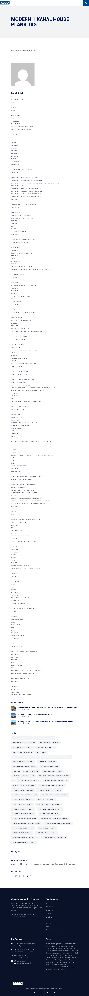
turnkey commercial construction (25, 837)
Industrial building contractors (52, 785)
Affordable (15, 113)
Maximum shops (16, 471)
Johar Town (68, 958)
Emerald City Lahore (57, 958)
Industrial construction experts (25, 795)
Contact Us (49, 910)
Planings (14, 555)
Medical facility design (47, 828)
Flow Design (15, 304)
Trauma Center (16, 665)
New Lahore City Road (66, 948)
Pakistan (14, 538)
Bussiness (14, 156)
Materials (14, 468)
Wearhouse (15, 692)
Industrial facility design (22, 804)
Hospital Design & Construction (22, 369)
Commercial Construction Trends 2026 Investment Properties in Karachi (37, 183)
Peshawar (14, 547)
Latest (13, 450)
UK (65, 967)
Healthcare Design (17, 334)
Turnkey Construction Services (22, 676)
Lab (12, 444)
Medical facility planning (22, 833)
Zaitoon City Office (52, 948)
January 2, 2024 (23, 723)
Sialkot (14, 622)
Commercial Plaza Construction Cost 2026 (26, 188)
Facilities (14, 283)
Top (12, 662)
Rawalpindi (15, 582)
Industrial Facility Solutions (23, 814)
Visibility (14, 687)
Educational (15, 261)
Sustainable (15, 649)
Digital (13, 258)
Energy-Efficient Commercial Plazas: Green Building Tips (31, 269)
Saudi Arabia (71, 967)
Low (12, 463)
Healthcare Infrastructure (21, 342)
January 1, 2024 (23, 709)
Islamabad (14, 433)
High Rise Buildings (17, 345)
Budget (13, 143)
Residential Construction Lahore (23, 606)
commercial (15, 172)
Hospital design (16, 366)
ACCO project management (22, 752)
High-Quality (15, 347)
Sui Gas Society (62, 962)
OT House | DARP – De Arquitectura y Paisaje (35, 714)
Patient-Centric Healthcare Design (23, 541)
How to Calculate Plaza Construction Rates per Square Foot (33, 388)
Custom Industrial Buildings (23, 762)
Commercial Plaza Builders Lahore (25, 757)
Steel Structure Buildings (46, 833)
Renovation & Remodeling (20, 598)
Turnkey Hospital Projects (21, 678)
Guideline (14, 323)
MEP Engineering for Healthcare (22, 490)
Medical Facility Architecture (21, 479)
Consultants (15, 221)
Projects (14, 573)
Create (13, 229)
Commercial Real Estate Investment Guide (26, 196)
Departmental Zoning (18, 231)
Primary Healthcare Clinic (20, 565)
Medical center (16, 474)
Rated (13, 579)
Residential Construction (20, 603)
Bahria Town (50, 944)
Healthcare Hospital (18, 339)
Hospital (14, 361)
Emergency (15, 264)
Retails (13, 611)
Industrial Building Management (49, 790)
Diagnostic (15, 250)
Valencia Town (61, 965)
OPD (12, 528)
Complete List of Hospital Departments (25, 204)
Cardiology (15, 161)
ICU (12, 398)
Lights (13, 460)
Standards (15, 641)
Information (15, 415)
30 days (13, 108)
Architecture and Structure (21, 129)
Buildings (14, 153)
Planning (14, 557)
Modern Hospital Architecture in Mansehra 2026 (28, 503)
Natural (14, 512)
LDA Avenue (60, 953)
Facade (13, 280)
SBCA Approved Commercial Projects (24, 614)
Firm (12, 299)
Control (14, 223)
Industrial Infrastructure (49, 814)
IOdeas (13, 431)
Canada (48, 969)
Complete (14, 202)
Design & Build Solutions (20, 242)
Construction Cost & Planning (22, 218)
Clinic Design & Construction (21, 169)
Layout (13, 452)
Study (13, 643)
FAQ (47, 920)
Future (13, 310)
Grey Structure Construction (22, 320)
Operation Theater (17, 530)
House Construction (18, 382)
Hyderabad (14, 393)
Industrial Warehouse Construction (54, 818)
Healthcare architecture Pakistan (25, 771)
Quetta (13, 576)
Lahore (13, 447)
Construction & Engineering (21, 215)
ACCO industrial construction (24, 743)
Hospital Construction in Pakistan (23, 363)
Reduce (13, 590)
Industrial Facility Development (48, 804)
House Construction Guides (21, 385)
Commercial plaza (17, 186)
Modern (13, 495)
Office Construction (18, 522)
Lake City (55, 946)
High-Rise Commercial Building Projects (25, 350)
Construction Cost (52, 930)
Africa (13, 118)
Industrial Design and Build (23, 799)
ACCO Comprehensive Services (23, 738)
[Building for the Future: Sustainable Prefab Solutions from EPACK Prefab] (13, 722)
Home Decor (15, 355)
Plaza (13, 560)
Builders (14, 151)
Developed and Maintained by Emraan (53, 988)
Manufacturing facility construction (26, 823)
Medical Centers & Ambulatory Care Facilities (27, 476)
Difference (15, 256)
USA (63, 969)
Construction (16, 213)
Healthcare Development (20, 336)
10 (12, 97)
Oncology (14, 525)
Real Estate (15, 587)
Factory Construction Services (24, 766)
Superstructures (17, 646)
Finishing (14, 293)
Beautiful (14, 134)
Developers (15, 245)
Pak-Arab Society (63, 951)
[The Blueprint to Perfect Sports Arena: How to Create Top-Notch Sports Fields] (13, 708)
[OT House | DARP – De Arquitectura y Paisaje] (13, 715)
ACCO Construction (46, 738)
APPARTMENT (41, 752)
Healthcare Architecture (20, 328)
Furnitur (14, 307)
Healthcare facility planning (23, 776)
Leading (13, 458)
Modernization (16, 506)
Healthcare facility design (52, 771)
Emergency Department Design (21, 266)
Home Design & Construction (21, 358)
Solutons (14, 633)
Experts (14, 277)
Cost (13, 226)
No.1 (12, 514)
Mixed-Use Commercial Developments (24, 493)
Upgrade (14, 684)
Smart (13, 630)
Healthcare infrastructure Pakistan (26, 780)
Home (13, 353)
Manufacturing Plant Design (23, 828)
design (13, 237)
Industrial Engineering (46, 799)
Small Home (15, 627)
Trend (13, 668)
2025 (12, 102)
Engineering (15, 272)
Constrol (14, 210)
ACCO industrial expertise (49, 743)
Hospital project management (24, 785)
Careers (48, 914)
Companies (14, 199)
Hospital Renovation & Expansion (23, 380)
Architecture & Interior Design (22, 126)
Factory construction (47, 762)
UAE (62, 967)
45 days (13, 110)
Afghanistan (15, 116)
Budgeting (14, 145)
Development (15, 248)
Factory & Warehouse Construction (24, 285)
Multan (13, 509)
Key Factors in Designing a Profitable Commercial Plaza (31, 441)
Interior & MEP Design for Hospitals (24, 423)
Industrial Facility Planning (23, 809)
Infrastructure (16, 417)
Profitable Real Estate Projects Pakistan (26, 568)
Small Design (15, 625)
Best (12, 137)
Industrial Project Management (24, 818)
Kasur (13, 439)
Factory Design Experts (49, 766)
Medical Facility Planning (20, 482)
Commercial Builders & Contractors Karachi (27, 175)
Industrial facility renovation (49, 809)
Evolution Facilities (18, 274)
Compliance (15, 207)
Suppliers (49, 917)
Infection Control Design (20, 412)
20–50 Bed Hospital (17, 99)
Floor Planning (16, 301)
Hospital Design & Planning (20, 371)
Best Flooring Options (19, 140)
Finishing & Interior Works (20, 296)
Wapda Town (58, 944)
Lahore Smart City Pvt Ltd (58, 955)
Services (14, 617)
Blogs (47, 927)
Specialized (15, 638)
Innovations (15, 420)
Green (13, 315)
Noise (13, 517)
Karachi (14, 436)
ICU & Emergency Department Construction (26, 401)
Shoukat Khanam (17, 619)
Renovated (15, 592)
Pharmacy (14, 549)
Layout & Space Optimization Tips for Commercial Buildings (32, 455)
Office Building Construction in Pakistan (25, 520)
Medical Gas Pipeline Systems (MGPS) (24, 485)
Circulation (15, 164)
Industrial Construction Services (54, 795)
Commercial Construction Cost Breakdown (26, 180)
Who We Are (50, 907)
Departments (15, 234)
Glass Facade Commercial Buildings (23, 312)
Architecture (16, 124)
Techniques (15, 654)
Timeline (14, 660)
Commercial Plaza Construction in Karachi (26, 191)
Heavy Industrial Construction (56, 780)
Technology (15, 657)
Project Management (18, 571)
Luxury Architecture (18, 466)
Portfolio (48, 923)
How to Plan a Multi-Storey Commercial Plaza (27, 390)
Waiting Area (15, 689)
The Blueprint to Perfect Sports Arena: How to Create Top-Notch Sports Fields (47, 707)
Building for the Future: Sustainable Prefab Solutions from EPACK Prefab (45, 722)
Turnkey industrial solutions (23, 842)
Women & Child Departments (21, 695)
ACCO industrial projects (22, 747)
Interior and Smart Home (20, 425)
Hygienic (14, 396)
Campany (14, 159)
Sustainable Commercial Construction (25, 652)
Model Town (69, 953)
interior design (16, 428)
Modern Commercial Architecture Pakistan (26, 498)
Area (12, 132)
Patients (14, 544)
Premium (14, 563)
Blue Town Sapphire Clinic (60, 960)
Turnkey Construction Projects (22, 673)
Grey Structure (16, 318)
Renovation (15, 595)
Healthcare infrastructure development (54, 776)
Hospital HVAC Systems (19, 374)
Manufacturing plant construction (58, 823)
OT (12, 533)
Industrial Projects (18, 409)
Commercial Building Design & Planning (25, 178)
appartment (15, 121)
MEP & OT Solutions (18, 487)
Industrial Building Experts (23, 790)
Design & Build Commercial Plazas (23, 239)
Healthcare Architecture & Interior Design (26, 331)
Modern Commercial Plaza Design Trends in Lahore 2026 (30, 501)
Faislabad (14, 288)
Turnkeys (14, 681)
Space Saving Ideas (17, 635)
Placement (15, 552)
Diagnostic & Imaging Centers (21, 253)
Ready (13, 584)
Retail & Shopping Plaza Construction (24, 608)
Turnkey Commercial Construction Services (26, 670)
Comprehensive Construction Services (56, 757)
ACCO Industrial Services (45, 747)
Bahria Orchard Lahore (66, 946)
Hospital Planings (17, 377)
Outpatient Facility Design (20, 536)
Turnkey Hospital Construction (54, 837)
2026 (12, 105)
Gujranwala (15, 326)
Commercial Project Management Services (26, 194)
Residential (15, 600)
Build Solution (16, 148)
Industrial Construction (20, 406)
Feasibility (15, 291)
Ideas (13, 404)
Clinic (13, 167)
